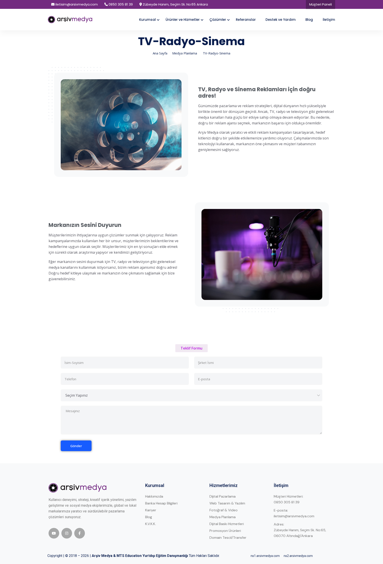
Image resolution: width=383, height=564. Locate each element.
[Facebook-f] (79, 533)
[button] (191, 348)
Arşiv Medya (102, 556)
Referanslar (246, 19)
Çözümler (217, 19)
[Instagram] (66, 533)
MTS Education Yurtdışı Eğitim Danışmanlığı (152, 556)
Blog (309, 19)
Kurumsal (147, 19)
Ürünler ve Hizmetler (183, 19)
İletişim (329, 19)
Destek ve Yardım (281, 19)
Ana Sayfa (160, 53)
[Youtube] (54, 533)
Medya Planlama (184, 53)
